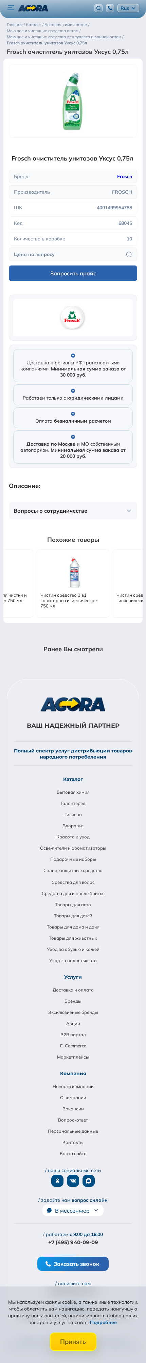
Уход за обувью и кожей (73, 949)
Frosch (124, 176)
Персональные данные (73, 1131)
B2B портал (73, 1034)
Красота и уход (73, 836)
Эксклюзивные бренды (73, 1012)
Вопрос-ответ (73, 1120)
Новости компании (73, 1086)
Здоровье (73, 825)
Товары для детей (73, 915)
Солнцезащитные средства (73, 870)
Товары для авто (73, 904)
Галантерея (73, 803)
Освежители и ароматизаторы (73, 848)
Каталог (73, 779)
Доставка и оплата (73, 990)
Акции (73, 1023)
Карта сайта (73, 1153)
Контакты (73, 1142)
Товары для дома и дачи (73, 927)
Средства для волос (73, 882)
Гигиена (73, 814)
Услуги (73, 977)
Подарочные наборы (73, 859)
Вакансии (73, 1108)
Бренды (73, 1001)
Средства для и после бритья (73, 893)
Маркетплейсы (73, 1057)
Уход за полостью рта (73, 960)
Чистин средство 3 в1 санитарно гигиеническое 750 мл (68, 600)
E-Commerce (73, 1045)
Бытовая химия (73, 792)
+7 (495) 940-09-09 (73, 1242)
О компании (73, 1097)
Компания (73, 1073)
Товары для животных (73, 938)
